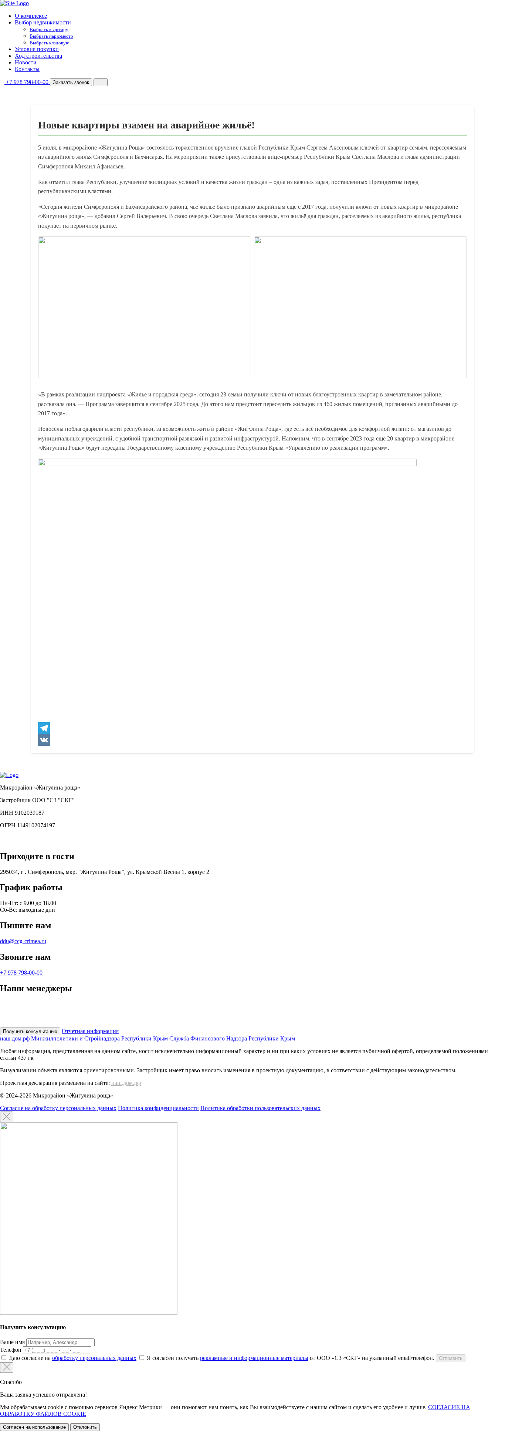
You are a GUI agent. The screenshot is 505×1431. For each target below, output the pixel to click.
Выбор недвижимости (43, 22)
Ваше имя (12, 1342)
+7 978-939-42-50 (32, 1011)
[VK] (252, 740)
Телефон (10, 1350)
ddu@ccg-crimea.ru (23, 941)
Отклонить (85, 1427)
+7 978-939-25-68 (35, 1004)
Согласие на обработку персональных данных (58, 1108)
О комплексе (31, 16)
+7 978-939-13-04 (31, 1017)
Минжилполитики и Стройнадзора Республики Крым (99, 1038)
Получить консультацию (30, 1031)
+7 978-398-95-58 (34, 1024)
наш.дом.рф (126, 1083)
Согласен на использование (34, 1427)
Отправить (450, 1358)
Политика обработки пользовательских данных (260, 1108)
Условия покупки (37, 49)
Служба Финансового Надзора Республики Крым (232, 1038)
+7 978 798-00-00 (21, 972)
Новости (26, 62)
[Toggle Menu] (101, 82)
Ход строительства (38, 56)
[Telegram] (252, 728)
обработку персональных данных (94, 1358)
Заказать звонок (71, 82)
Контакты (27, 69)
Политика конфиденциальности (158, 1108)
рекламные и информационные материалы (254, 1358)
